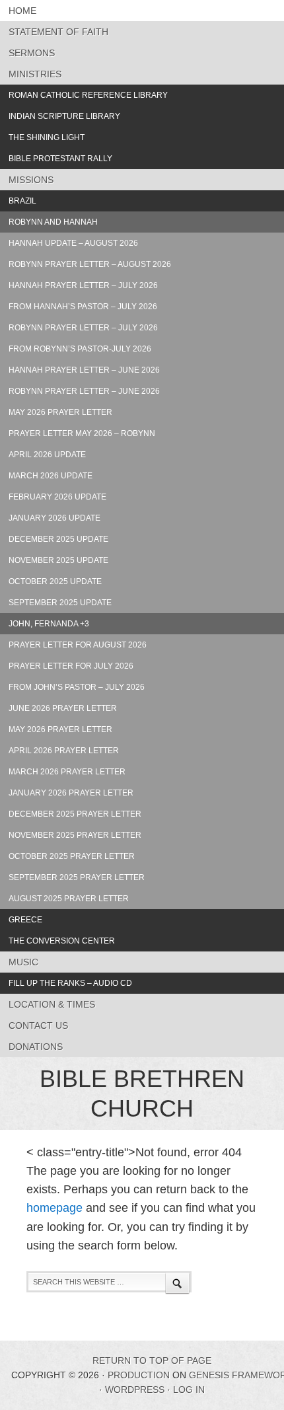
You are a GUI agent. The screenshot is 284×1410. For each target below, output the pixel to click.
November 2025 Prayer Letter (75, 835)
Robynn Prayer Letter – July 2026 (83, 327)
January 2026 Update (54, 518)
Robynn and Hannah (53, 222)
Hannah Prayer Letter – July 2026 (83, 285)
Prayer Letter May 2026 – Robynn (82, 433)
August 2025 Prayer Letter (69, 898)
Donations (36, 1046)
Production (139, 1375)
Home (22, 10)
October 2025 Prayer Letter (72, 856)
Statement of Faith (58, 31)
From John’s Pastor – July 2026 (77, 687)
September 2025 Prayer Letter (77, 877)
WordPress (134, 1389)
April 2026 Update (47, 454)
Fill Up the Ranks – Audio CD (70, 983)
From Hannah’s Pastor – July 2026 (83, 306)
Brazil (22, 200)
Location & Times (52, 1004)
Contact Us (38, 1025)
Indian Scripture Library (64, 116)
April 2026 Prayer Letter (64, 750)
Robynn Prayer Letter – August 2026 (90, 264)
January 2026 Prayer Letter (71, 793)
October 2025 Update (55, 581)
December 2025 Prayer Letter (75, 814)
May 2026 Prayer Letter (60, 412)
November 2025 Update (58, 560)
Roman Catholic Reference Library (88, 95)
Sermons (32, 53)
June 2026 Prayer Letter (63, 708)
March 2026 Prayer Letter (67, 771)
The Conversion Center (62, 941)
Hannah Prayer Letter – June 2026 (84, 370)
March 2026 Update (50, 475)
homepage (54, 1207)
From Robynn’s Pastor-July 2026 (80, 348)
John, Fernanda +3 (49, 623)
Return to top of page (151, 1360)
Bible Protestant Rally (60, 158)
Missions (31, 179)
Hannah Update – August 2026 (73, 243)
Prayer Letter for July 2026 (71, 666)
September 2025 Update (60, 602)
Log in (189, 1389)
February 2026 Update (57, 496)
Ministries (35, 74)
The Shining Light (47, 137)
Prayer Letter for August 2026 (78, 644)
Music (23, 962)
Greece (25, 919)
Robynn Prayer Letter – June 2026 (84, 391)
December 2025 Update (58, 539)
